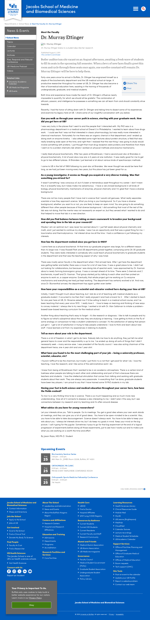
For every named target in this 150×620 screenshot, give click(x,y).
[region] (31, 597)
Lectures (11, 51)
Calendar (11, 46)
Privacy (111, 614)
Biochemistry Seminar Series (64, 454)
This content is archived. (50, 55)
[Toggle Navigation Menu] (139, 8)
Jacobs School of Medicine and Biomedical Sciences (99, 602)
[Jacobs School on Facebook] (9, 571)
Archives (11, 55)
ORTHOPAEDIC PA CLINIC (63, 465)
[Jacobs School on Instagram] (14, 571)
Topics (10, 42)
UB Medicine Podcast (17, 67)
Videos (10, 71)
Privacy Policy (35, 598)
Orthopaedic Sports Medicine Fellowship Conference (75, 477)
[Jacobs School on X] (19, 571)
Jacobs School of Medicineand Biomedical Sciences (52, 8)
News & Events (10, 24)
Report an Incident (15, 576)
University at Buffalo (87, 614)
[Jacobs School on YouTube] (30, 571)
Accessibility (120, 614)
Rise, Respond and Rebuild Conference (19, 61)
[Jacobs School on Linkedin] (25, 571)
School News (24, 24)
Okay (31, 605)
